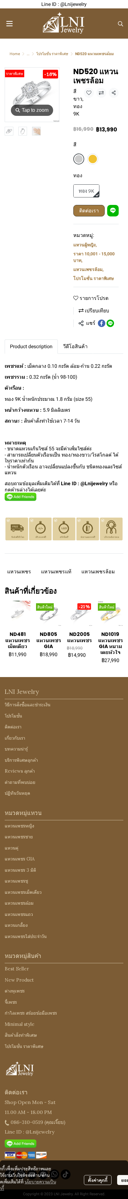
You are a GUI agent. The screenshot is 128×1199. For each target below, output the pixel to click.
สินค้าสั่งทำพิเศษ (21, 1035)
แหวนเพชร (19, 572)
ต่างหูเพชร (15, 991)
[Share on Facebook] (101, 323)
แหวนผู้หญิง (85, 244)
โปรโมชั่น (13, 716)
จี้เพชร (11, 1002)
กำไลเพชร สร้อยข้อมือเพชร (31, 1013)
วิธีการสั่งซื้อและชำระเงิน (27, 705)
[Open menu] (9, 23)
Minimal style (19, 1024)
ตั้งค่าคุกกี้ (97, 1180)
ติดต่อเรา (89, 211)
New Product (19, 980)
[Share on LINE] (110, 323)
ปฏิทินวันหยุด (17, 793)
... (28, 54)
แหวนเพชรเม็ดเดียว (23, 892)
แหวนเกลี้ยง (16, 925)
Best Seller (17, 969)
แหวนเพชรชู (16, 881)
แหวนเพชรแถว (19, 914)
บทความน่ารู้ (16, 749)
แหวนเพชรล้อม (88, 269)
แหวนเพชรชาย (19, 837)
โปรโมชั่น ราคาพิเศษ (52, 54)
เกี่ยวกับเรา (15, 738)
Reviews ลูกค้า (20, 771)
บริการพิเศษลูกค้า (21, 760)
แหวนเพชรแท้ (56, 572)
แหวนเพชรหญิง (19, 826)
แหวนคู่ (11, 848)
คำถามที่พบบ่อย (20, 782)
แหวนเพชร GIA (19, 859)
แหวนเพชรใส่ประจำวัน (26, 936)
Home (15, 54)
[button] (120, 23)
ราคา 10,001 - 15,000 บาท (94, 257)
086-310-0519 (27, 1122)
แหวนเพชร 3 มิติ (20, 870)
